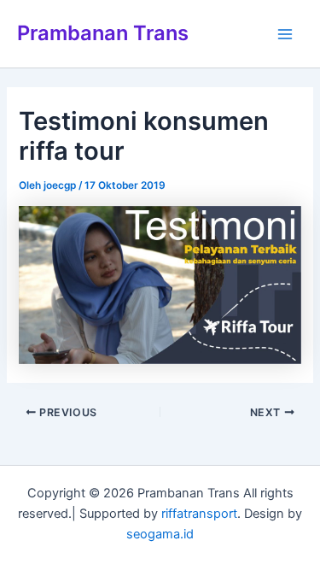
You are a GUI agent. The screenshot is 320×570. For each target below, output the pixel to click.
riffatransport (199, 513)
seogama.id (160, 534)
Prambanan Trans (103, 33)
